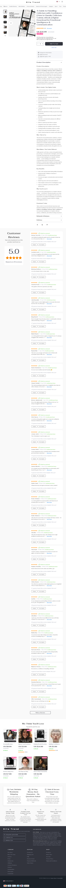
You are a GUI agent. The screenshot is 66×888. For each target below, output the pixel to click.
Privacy (55, 878)
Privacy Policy (49, 858)
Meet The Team (11, 854)
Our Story (10, 852)
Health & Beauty (13, 6)
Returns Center (31, 858)
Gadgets (51, 6)
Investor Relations (12, 865)
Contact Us (30, 852)
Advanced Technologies (41, 6)
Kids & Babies (22, 6)
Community (10, 873)
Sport (56, 6)
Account (48, 856)
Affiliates (10, 863)
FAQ (28, 856)
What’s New (49, 854)
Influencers (10, 860)
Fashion (5, 6)
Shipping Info (30, 854)
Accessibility (60, 878)
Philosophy (10, 871)
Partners (10, 867)
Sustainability (11, 869)
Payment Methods (31, 860)
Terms (52, 878)
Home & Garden (30, 6)
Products (48, 852)
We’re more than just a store (40, 841)
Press (9, 858)
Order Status (30, 863)
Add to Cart (54, 44)
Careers (10, 856)
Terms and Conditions (51, 860)
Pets (60, 6)
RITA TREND (36, 832)
